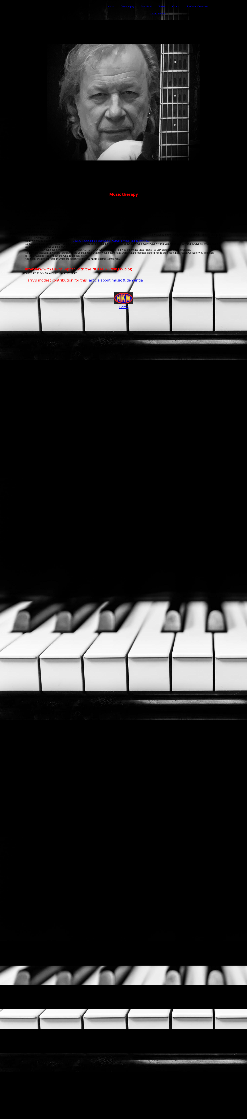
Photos (162, 6)
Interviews (146, 6)
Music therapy (158, 13)
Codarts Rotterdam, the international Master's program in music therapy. (111, 240)
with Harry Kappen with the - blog (78, 268)
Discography (127, 6)
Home (111, 6)
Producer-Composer (197, 6)
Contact (176, 6)
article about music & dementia (116, 280)
